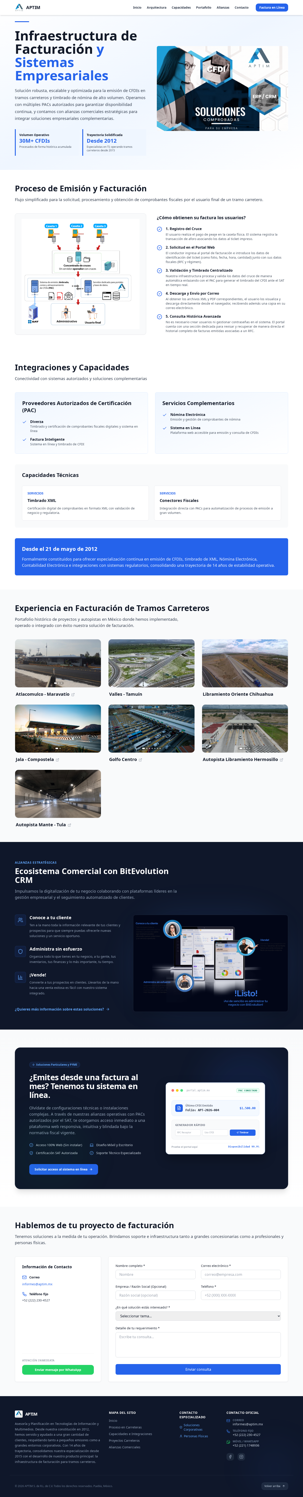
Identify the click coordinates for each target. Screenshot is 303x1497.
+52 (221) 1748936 (246, 1445)
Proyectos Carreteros (124, 1440)
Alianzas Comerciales (124, 1447)
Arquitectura (156, 8)
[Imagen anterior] (21, 663)
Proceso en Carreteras (125, 1427)
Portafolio (203, 8)
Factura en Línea (272, 8)
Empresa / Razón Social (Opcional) (141, 1286)
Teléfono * (208, 1286)
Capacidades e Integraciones (130, 1434)
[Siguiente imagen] (94, 663)
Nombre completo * (130, 1266)
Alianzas (223, 8)
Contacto (242, 8)
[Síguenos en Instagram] (241, 1456)
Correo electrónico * (216, 1266)
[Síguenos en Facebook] (230, 1456)
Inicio (137, 8)
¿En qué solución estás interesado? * (143, 1307)
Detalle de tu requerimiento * (138, 1328)
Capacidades (181, 8)
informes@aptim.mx (37, 1284)
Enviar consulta (198, 1369)
